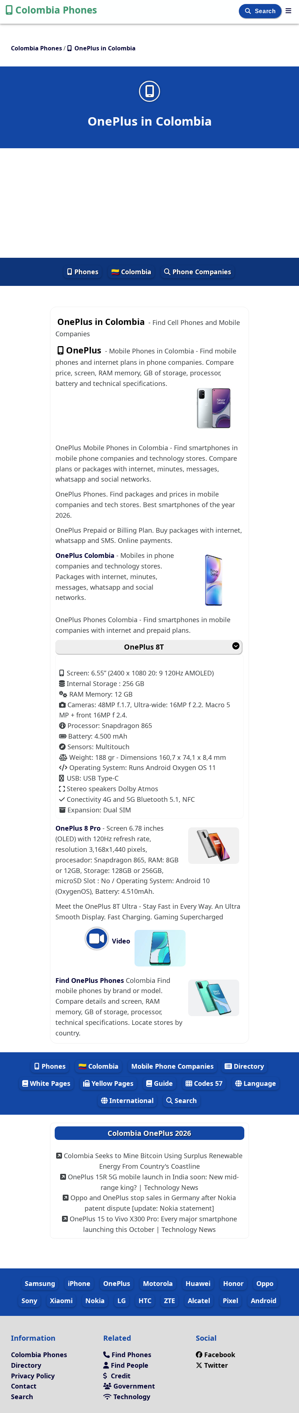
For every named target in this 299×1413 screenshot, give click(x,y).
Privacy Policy (33, 1375)
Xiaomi (61, 1300)
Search (266, 11)
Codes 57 (207, 1083)
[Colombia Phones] (288, 10)
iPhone (79, 1283)
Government (133, 1386)
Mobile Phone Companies (172, 1066)
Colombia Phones (56, 9)
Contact (23, 1386)
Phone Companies (201, 271)
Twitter (216, 1365)
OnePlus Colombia (85, 555)
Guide (162, 1083)
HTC (145, 1300)
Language (259, 1083)
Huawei (198, 1283)
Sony (29, 1300)
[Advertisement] (149, 203)
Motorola (158, 1283)
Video (120, 941)
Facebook (219, 1354)
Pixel (230, 1300)
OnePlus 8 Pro (78, 828)
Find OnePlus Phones (90, 980)
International (131, 1100)
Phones (85, 271)
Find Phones (130, 1354)
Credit (120, 1375)
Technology (131, 1396)
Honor (233, 1283)
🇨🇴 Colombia (131, 271)
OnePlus (116, 1283)
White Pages (49, 1083)
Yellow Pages (111, 1083)
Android (263, 1300)
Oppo (264, 1283)
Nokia (95, 1300)
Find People (128, 1365)
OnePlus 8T (144, 647)
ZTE (169, 1300)
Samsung (40, 1283)
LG (121, 1300)
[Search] (249, 11)
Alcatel (199, 1300)
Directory (248, 1066)
